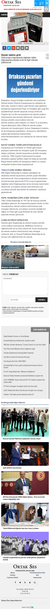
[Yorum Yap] (27, 48)
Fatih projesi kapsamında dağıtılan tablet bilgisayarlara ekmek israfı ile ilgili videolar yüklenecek (19, 60)
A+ (47, 55)
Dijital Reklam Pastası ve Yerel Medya (16, 336)
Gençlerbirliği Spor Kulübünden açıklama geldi (19, 341)
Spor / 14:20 (23, 8)
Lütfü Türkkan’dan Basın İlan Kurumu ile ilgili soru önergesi (23, 390)
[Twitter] (9, 48)
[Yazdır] (22, 48)
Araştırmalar (37, 577)
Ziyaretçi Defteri (12, 577)
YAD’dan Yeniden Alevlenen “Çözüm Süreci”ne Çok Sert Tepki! (25, 345)
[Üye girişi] (29, 582)
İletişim (12, 575)
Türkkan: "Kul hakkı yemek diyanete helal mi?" (19, 394)
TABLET (5, 170)
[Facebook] (4, 48)
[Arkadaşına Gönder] (18, 48)
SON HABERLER (39, 329)
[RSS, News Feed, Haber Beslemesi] (25, 582)
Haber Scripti (26, 607)
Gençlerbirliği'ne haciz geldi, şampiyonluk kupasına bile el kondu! (23, 366)
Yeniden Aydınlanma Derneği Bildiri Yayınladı (19, 353)
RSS (37, 575)
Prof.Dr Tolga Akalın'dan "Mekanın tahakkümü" (19, 372)
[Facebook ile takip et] (15, 582)
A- (47, 58)
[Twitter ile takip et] (20, 582)
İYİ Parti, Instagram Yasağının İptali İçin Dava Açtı (20, 386)
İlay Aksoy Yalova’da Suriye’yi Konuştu (17, 357)
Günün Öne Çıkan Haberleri (11, 600)
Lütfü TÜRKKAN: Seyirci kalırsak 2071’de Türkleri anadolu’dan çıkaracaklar (24, 381)
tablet (11, 184)
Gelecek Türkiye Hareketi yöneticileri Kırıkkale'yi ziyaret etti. (23, 376)
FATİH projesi (29, 181)
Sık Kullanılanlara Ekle (37, 573)
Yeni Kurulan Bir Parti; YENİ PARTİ (15, 361)
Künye (13, 573)
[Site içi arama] (34, 582)
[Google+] (13, 48)
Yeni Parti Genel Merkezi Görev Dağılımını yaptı (19, 349)
